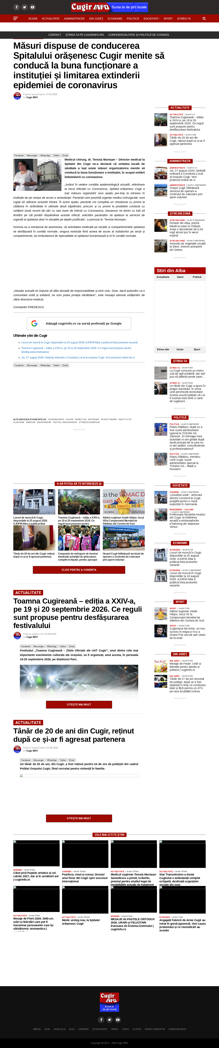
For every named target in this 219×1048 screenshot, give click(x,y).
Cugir (70, 419)
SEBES (114, 1029)
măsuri (31, 422)
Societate (150, 18)
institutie (125, 419)
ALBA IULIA (59, 1029)
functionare (109, 419)
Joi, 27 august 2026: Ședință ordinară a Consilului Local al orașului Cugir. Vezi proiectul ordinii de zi (78, 357)
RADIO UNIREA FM (155, 1029)
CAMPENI (83, 1029)
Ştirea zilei (163, 349)
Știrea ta (184, 18)
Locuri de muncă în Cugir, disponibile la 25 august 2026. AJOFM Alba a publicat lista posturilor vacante (79, 342)
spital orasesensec (65, 422)
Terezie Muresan (90, 422)
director (81, 419)
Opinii (180, 277)
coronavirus (57, 419)
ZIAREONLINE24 (177, 1029)
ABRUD (37, 1029)
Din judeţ (96, 18)
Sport (168, 18)
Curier (180, 349)
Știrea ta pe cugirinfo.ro (85, 34)
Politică (133, 18)
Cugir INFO (32, 97)
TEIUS (125, 1029)
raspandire (44, 422)
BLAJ (72, 1029)
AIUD (47, 1029)
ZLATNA (137, 1029)
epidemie (94, 419)
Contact (54, 34)
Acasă (32, 18)
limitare (19, 422)
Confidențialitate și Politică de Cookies (138, 34)
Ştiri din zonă (109, 27)
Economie (115, 18)
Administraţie (74, 18)
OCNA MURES (99, 1029)
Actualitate (50, 18)
